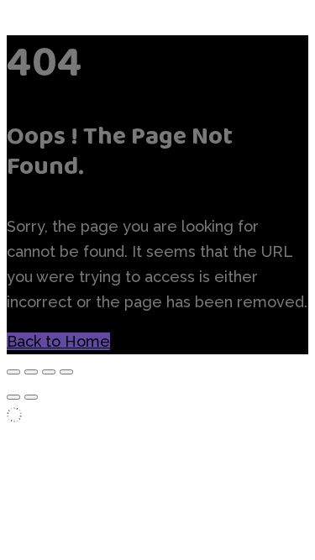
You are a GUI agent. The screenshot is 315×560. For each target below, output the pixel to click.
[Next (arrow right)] (31, 397)
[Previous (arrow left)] (13, 397)
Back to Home (58, 341)
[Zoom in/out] (13, 371)
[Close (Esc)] (66, 371)
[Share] (48, 371)
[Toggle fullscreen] (31, 371)
